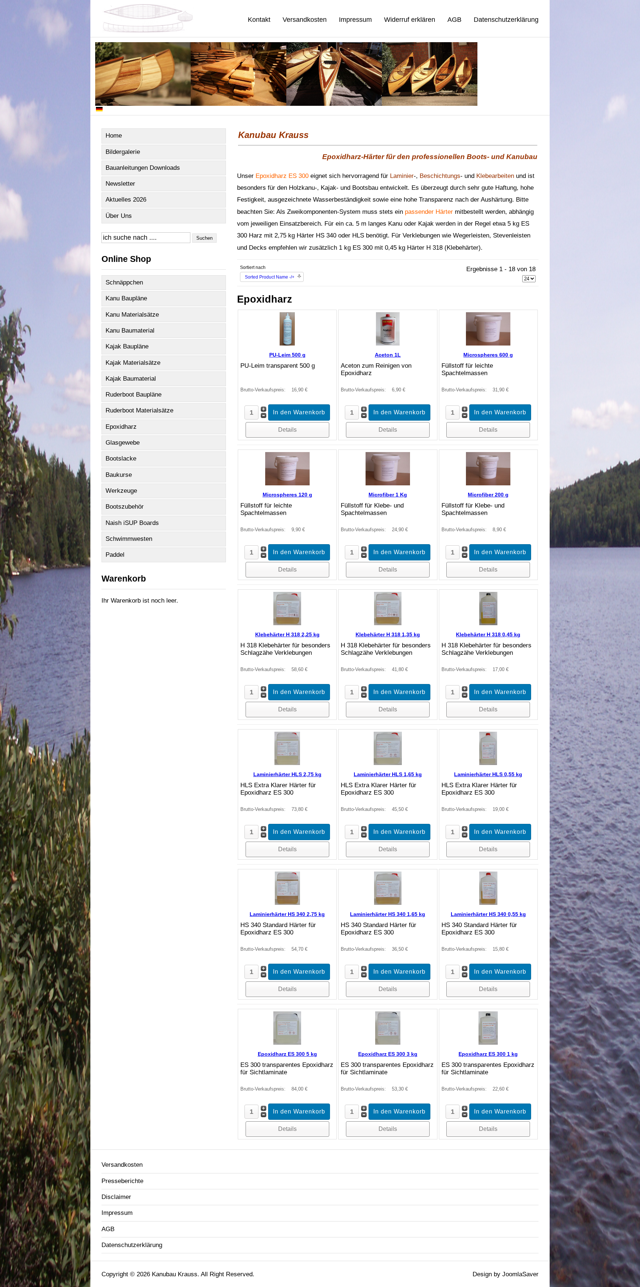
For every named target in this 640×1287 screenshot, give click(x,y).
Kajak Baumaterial (131, 378)
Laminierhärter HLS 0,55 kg (488, 774)
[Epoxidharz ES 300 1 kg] (488, 1042)
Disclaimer (116, 1196)
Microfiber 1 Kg (388, 495)
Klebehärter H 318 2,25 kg (287, 634)
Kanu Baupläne (126, 298)
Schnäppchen (124, 282)
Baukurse (119, 474)
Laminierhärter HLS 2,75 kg (287, 774)
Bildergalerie (123, 151)
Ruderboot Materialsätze (139, 410)
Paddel (115, 554)
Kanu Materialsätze (132, 314)
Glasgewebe (123, 442)
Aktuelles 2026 (126, 199)
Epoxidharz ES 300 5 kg (287, 1054)
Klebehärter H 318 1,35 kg (388, 634)
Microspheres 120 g (287, 495)
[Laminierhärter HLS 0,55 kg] (488, 763)
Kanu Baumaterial (130, 330)
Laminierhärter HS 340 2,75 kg (287, 914)
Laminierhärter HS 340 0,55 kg (488, 914)
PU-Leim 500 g (287, 355)
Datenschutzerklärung (506, 19)
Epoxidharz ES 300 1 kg (488, 1054)
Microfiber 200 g (488, 495)
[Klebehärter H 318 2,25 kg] (287, 623)
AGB (454, 19)
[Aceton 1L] (388, 343)
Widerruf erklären (409, 19)
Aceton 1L (388, 355)
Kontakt (259, 19)
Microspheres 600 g (488, 355)
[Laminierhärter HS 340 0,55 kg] (488, 902)
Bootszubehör (125, 506)
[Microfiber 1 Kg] (388, 483)
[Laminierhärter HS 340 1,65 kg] (387, 902)
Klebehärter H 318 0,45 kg (488, 634)
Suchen (204, 238)
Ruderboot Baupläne (133, 394)
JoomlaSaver (520, 1274)
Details (287, 430)
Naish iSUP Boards (132, 522)
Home (114, 135)
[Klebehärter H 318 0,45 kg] (488, 623)
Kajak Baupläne (127, 346)
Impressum (355, 19)
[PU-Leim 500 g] (287, 343)
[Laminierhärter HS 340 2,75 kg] (287, 902)
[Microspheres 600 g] (488, 343)
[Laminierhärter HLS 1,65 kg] (387, 763)
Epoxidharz (121, 426)
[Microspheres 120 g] (287, 483)
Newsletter (120, 183)
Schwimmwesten (129, 538)
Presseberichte (122, 1181)
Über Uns (119, 215)
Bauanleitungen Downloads (143, 167)
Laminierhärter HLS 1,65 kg (388, 774)
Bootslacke (121, 458)
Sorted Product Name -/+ (269, 277)
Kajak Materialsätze (133, 362)
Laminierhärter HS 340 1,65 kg (387, 914)
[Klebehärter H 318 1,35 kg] (388, 623)
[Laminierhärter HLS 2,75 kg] (287, 763)
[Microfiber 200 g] (488, 483)
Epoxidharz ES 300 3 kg (387, 1054)
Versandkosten (305, 19)
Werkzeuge (121, 490)
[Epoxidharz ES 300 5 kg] (287, 1042)
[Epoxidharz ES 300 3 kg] (387, 1042)
